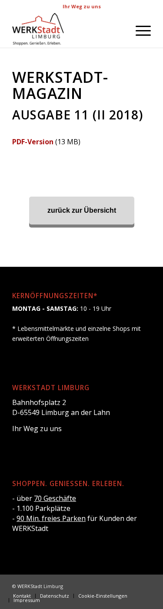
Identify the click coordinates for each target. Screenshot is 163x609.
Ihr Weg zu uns (82, 6)
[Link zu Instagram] (131, 585)
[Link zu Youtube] (144, 585)
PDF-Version (32, 141)
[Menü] (139, 30)
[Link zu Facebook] (118, 585)
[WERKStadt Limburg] (67, 30)
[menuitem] (139, 30)
